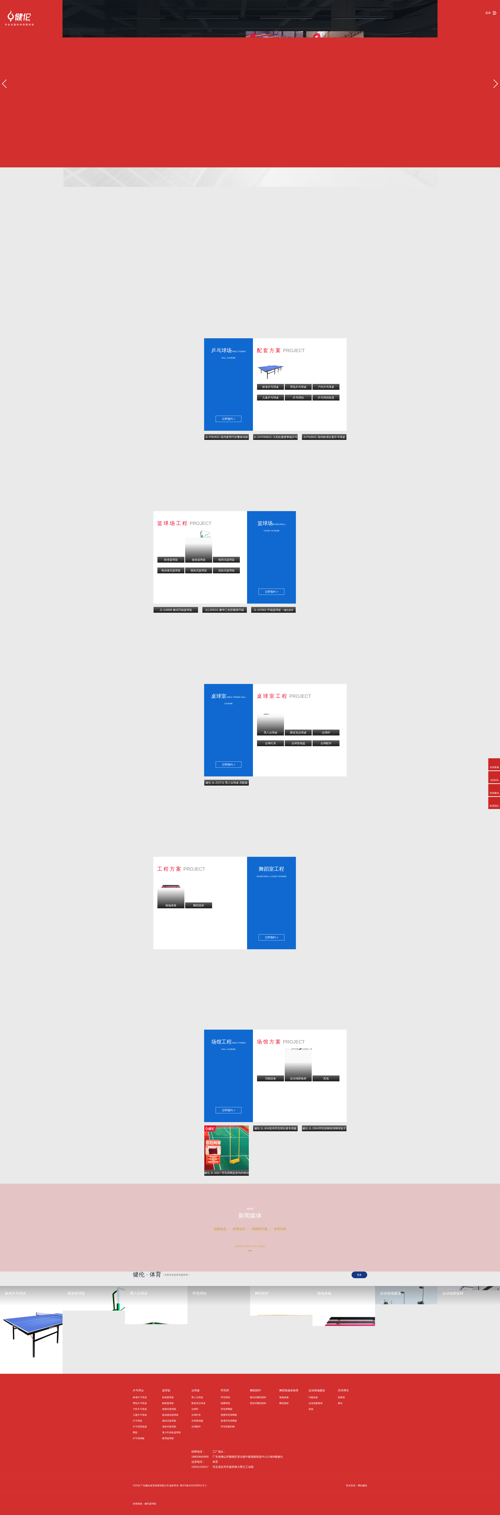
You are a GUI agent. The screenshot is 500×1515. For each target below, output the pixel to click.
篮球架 (166, 1390)
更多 (359, 1274)
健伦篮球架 (150, 1503)
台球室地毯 (197, 1420)
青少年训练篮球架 (171, 1432)
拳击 (340, 1403)
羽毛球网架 (226, 1409)
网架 (135, 1432)
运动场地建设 (317, 1390)
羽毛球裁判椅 (228, 1426)
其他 (311, 1409)
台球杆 (194, 1409)
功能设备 (313, 1397)
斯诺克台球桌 (198, 1403)
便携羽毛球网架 (229, 1415)
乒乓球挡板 (139, 1438)
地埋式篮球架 (169, 1409)
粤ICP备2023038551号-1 (193, 1485)
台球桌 (195, 1390)
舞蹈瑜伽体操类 (288, 1390)
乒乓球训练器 (140, 1426)
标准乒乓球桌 (140, 1397)
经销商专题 (259, 1229)
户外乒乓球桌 (140, 1409)
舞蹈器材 (284, 1403)
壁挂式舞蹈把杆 (258, 1403)
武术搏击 (343, 1390)
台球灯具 (196, 1415)
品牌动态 (220, 1229)
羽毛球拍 (225, 1397)
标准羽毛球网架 (229, 1420)
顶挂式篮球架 (169, 1426)
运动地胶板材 (316, 1403)
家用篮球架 (168, 1438)
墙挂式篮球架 (169, 1420)
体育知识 (239, 1229)
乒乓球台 (138, 1390)
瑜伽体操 (284, 1397)
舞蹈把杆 (255, 1390)
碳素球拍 (225, 1403)
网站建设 (362, 1485)
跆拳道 (341, 1397)
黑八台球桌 (197, 1397)
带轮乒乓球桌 (140, 1403)
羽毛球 (225, 1390)
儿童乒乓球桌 (140, 1415)
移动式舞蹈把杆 (258, 1397)
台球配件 (196, 1426)
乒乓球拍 (137, 1420)
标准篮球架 (168, 1397)
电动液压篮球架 (170, 1415)
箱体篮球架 (168, 1403)
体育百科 (280, 1229)
